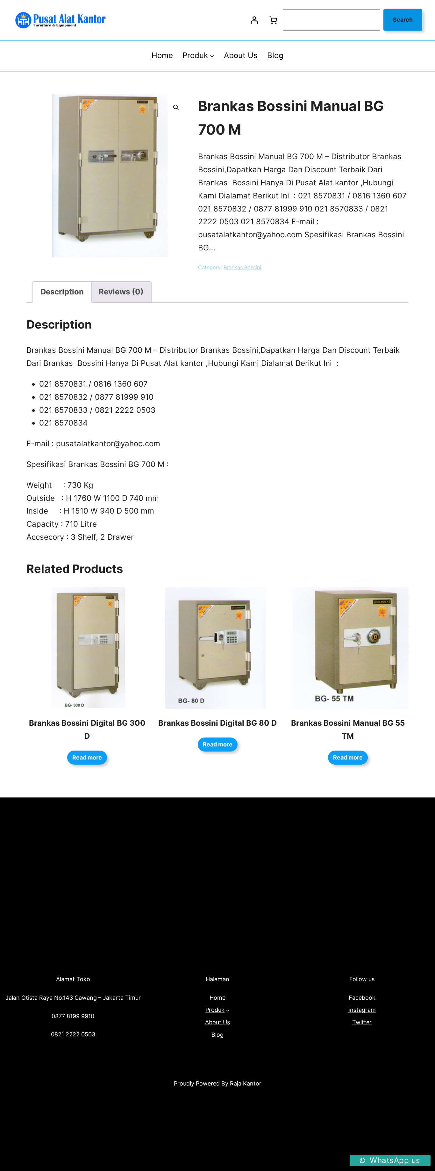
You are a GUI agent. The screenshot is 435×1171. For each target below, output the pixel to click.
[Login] (254, 20)
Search (403, 19)
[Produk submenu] (212, 55)
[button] (176, 107)
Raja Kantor (245, 1083)
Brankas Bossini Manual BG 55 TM (348, 729)
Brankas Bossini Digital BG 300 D (87, 729)
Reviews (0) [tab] (121, 291)
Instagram (362, 1009)
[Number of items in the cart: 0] (273, 20)
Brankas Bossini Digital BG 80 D (217, 723)
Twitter (362, 1022)
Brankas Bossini (242, 267)
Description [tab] (62, 291)
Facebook (362, 997)
